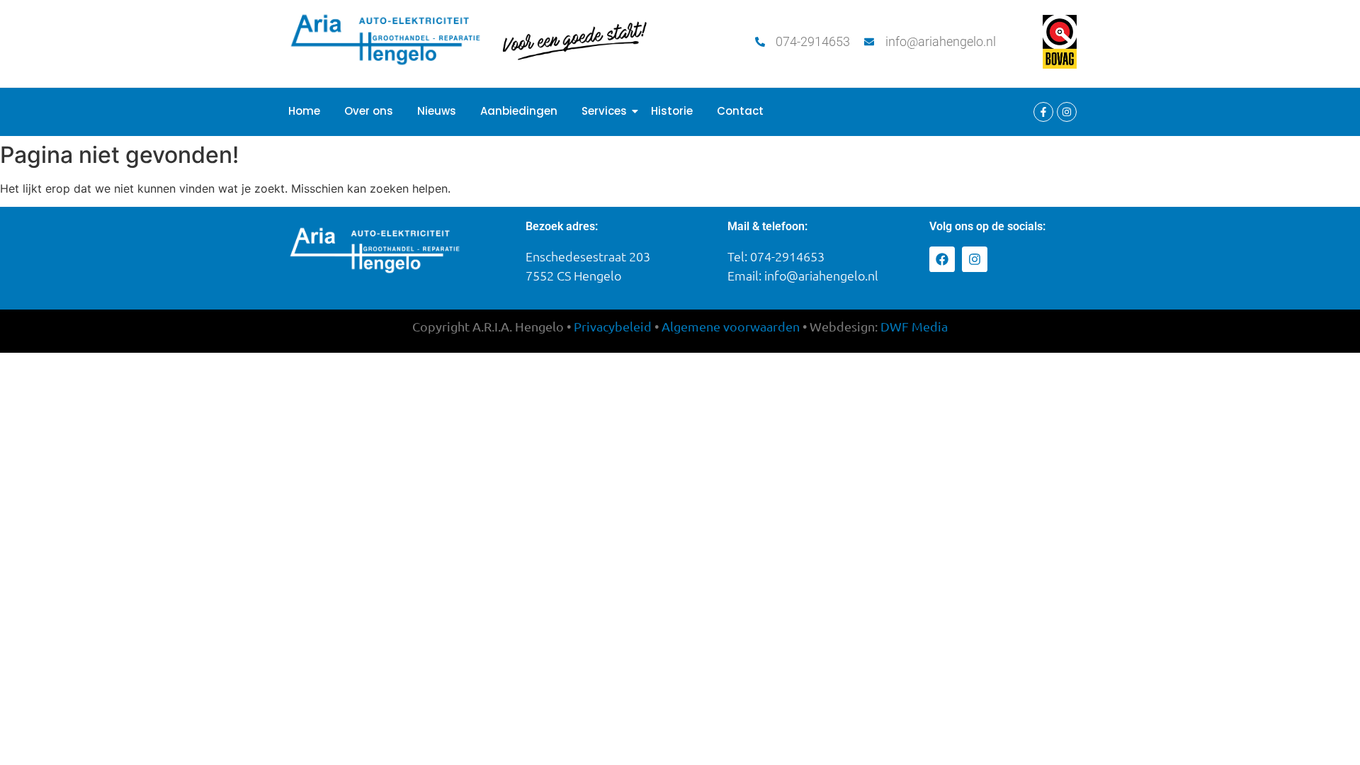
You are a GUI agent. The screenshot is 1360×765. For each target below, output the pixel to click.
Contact (740, 110)
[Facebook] (942, 259)
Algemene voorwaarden (731, 326)
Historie (672, 110)
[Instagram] (1067, 112)
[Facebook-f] (1043, 112)
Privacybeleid (613, 326)
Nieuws (436, 110)
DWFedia (914, 326)
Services (604, 110)
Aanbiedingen (518, 110)
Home (304, 110)
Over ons (368, 110)
